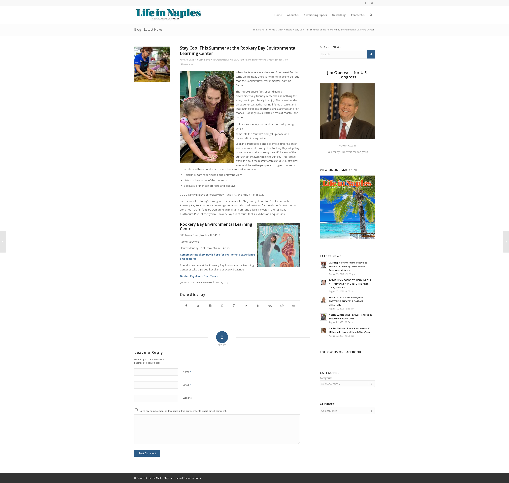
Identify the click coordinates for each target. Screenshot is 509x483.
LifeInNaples (186, 64)
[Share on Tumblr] (258, 306)
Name (187, 371)
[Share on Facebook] (186, 306)
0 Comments (203, 59)
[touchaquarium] (152, 64)
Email (187, 384)
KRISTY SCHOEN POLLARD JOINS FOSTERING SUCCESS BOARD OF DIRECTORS (346, 301)
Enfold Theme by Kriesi (188, 477)
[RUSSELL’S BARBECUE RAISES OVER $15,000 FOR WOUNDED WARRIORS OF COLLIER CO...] (506, 242)
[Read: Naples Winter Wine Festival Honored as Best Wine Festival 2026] (323, 317)
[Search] (371, 15)
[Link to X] (372, 3)
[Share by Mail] (294, 306)
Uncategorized (275, 59)
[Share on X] (198, 306)
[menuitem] (278, 15)
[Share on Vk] (270, 306)
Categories (326, 378)
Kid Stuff (234, 59)
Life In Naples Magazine (161, 477)
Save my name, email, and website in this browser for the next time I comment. (183, 410)
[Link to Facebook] (366, 3)
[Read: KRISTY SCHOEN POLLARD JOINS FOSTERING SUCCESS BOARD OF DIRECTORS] (323, 299)
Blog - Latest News (148, 29)
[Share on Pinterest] (234, 306)
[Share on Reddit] (282, 306)
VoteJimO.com (347, 145)
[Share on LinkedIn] (246, 306)
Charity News (222, 59)
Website (187, 397)
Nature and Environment (253, 59)
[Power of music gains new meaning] (3, 242)
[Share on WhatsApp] (222, 306)
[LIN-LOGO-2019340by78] (168, 15)
